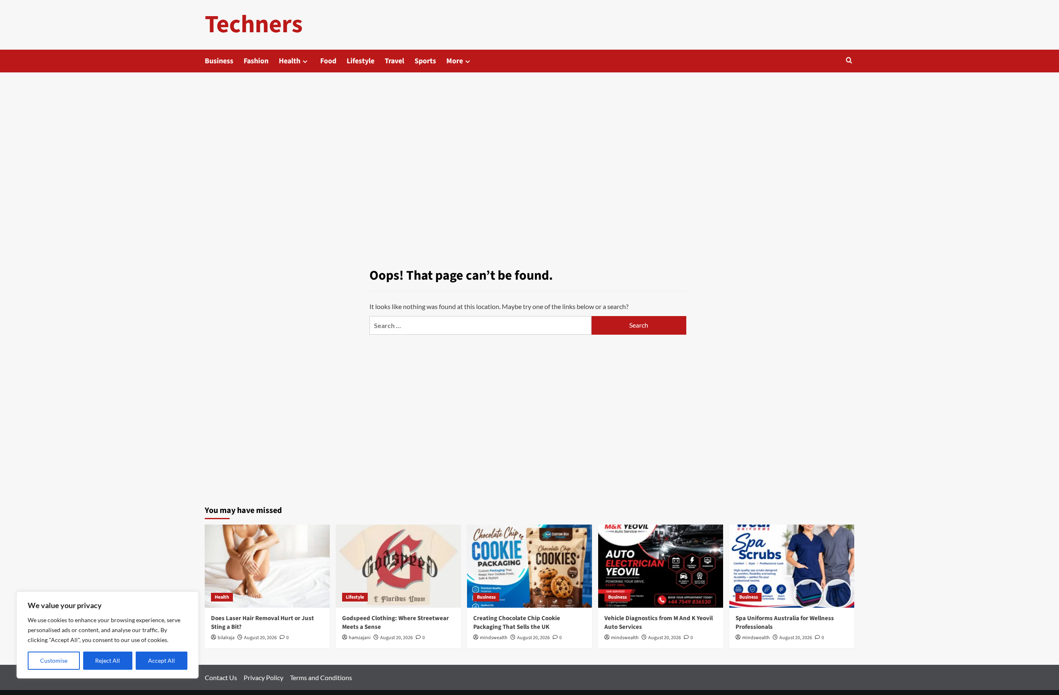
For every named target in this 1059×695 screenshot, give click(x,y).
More (454, 61)
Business (219, 61)
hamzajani (360, 637)
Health (289, 61)
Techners (254, 24)
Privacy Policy (263, 677)
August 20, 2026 (260, 637)
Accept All (161, 660)
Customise (53, 660)
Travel (394, 61)
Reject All (107, 660)
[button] (849, 61)
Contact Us (221, 677)
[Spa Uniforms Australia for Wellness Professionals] (791, 566)
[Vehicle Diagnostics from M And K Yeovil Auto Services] (660, 566)
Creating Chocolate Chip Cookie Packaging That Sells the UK (516, 622)
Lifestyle (360, 61)
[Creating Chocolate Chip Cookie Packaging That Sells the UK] (529, 566)
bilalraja (226, 637)
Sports (425, 61)
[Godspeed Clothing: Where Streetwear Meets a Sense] (398, 566)
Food (328, 61)
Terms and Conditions (321, 677)
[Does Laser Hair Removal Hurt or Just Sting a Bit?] (267, 566)
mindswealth (494, 637)
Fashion (256, 61)
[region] (108, 635)
